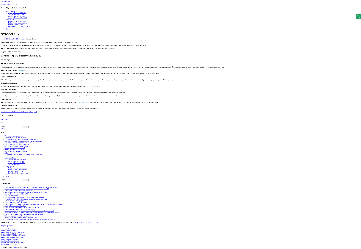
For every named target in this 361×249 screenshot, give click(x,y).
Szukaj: (3, 126)
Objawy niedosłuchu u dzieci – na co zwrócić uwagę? (21, 217)
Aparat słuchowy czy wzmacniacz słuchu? (17, 144)
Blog (6, 28)
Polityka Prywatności (7, 226)
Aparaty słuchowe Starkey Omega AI (16, 202)
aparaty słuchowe (23, 112)
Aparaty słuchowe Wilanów (9, 230)
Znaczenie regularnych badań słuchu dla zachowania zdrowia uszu (24, 197)
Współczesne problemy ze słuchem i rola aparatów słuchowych (23, 154)
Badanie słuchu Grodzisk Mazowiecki (12, 242)
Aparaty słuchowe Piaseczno (9, 239)
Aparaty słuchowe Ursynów (9, 229)
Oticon (31, 112)
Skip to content (5, 1)
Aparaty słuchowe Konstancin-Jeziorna (12, 232)
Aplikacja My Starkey (11, 195)
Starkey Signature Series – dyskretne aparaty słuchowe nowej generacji (26, 192)
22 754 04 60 (76, 222)
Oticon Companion (81, 102)
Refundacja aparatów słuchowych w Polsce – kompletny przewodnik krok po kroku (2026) (32, 187)
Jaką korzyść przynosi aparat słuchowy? (16, 151)
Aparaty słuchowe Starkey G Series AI (16, 194)
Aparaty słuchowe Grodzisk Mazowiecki (13, 235)
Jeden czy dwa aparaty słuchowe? (15, 148)
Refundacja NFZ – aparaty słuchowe (19, 26)
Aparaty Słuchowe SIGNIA (16, 16)
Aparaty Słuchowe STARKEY (17, 18)
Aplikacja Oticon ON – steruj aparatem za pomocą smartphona (23, 141)
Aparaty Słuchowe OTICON (17, 14)
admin (23, 39)
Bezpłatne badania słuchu (15, 24)
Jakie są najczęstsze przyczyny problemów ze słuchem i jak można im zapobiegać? (29, 211)
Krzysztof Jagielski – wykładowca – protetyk (18, 216)
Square (15, 247)
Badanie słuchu (9, 19)
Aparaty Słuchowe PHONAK (17, 13)
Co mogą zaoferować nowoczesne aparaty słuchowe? (20, 139)
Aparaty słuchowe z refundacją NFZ (15, 206)
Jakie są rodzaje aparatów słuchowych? (16, 146)
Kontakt (7, 30)
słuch (35, 112)
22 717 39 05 (94, 222)
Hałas (6, 153)
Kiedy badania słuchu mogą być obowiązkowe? (19, 190)
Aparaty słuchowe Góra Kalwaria (11, 234)
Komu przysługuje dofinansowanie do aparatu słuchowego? (22, 207)
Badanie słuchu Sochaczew (9, 244)
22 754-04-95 (85, 222)
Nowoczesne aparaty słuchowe (14, 136)
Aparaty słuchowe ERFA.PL (9, 5)
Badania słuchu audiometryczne (17, 21)
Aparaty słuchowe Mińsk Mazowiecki (12, 237)
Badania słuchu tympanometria (17, 23)
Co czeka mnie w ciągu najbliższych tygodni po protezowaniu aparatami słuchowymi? (30, 219)
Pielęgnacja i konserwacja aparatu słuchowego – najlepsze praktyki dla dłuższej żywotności (32, 212)
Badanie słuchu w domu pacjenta (14, 201)
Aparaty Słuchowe (10, 11)
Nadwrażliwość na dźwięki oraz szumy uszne (18, 143)
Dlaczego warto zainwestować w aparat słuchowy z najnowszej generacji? (27, 189)
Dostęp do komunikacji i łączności (15, 149)
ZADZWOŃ (5, 119)
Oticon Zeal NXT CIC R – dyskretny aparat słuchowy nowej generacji (26, 199)
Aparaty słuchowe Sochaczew (10, 241)
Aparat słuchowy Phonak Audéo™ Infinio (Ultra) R (20, 209)
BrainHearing (21, 70)
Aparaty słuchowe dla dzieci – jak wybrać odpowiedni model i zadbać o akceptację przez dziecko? (34, 204)
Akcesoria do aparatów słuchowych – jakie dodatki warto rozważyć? (25, 214)
